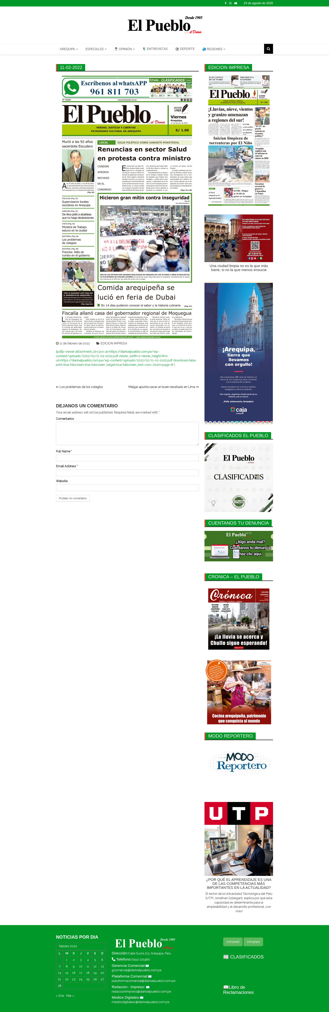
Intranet (233, 942)
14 (59, 973)
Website (62, 481)
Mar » (70, 996)
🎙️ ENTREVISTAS (155, 49)
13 (102, 966)
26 (95, 979)
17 (80, 973)
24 (81, 979)
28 (59, 986)
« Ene (60, 996)
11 (88, 966)
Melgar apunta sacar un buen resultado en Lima (161, 387)
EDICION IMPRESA (114, 343)
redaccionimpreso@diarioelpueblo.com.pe (141, 991)
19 (95, 973)
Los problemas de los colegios (81, 387)
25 (88, 979)
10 (80, 966)
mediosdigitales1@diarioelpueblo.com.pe (140, 1002)
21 (59, 979)
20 (102, 973)
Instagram (230, 3)
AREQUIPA (67, 49)
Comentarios (65, 419)
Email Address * (67, 466)
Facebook (225, 3)
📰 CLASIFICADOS (243, 956)
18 (87, 973)
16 (73, 973)
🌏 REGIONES (212, 49)
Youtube (235, 3)
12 (95, 966)
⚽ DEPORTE (185, 49)
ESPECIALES (94, 49)
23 (73, 979)
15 (66, 973)
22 (67, 979)
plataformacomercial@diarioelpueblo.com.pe (143, 981)
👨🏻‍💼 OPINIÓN (123, 49)
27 (102, 979)
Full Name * (64, 451)
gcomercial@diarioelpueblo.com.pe (136, 970)
